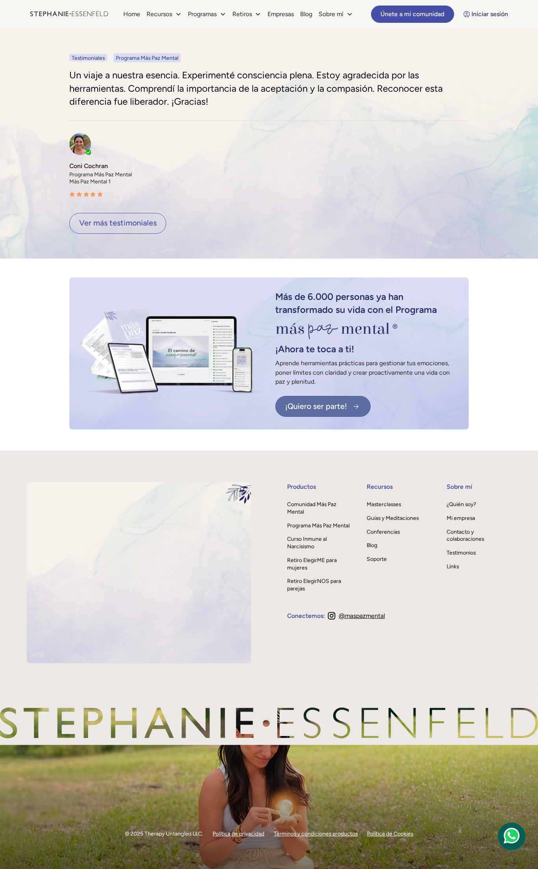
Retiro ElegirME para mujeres (312, 564)
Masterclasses (384, 504)
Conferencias (383, 532)
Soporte (377, 559)
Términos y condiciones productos (316, 833)
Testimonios (461, 552)
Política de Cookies (390, 833)
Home (131, 14)
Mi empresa (461, 518)
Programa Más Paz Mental (318, 525)
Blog (306, 14)
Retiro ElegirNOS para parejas (314, 585)
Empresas (280, 14)
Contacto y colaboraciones (465, 535)
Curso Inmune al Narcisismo (307, 542)
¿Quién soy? (461, 504)
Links (453, 566)
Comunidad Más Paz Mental (311, 508)
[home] (69, 14)
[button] (164, 14)
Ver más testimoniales (118, 222)
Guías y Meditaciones (393, 518)
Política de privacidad (238, 833)
